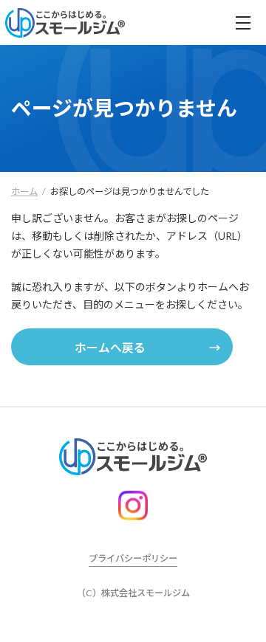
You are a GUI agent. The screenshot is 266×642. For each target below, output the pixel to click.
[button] (122, 346)
